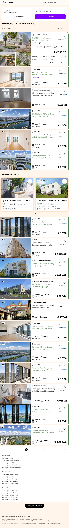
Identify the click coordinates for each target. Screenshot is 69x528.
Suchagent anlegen (34, 506)
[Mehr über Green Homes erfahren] (64, 36)
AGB (48, 523)
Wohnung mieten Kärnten (9, 463)
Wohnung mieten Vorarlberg (10, 481)
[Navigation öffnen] (65, 2)
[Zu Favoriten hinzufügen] (64, 70)
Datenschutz (41, 523)
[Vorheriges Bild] (3, 42)
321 (43, 449)
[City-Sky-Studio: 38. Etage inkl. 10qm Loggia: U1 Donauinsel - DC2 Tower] (34, 331)
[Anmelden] (60, 2)
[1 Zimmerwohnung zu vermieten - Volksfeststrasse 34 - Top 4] (34, 98)
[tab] (33, 214)
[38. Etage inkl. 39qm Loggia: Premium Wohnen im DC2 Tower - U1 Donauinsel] (34, 352)
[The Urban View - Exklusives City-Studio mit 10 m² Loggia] (34, 373)
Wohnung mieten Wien (8, 458)
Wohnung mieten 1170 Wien (10, 495)
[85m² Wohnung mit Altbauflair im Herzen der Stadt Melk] (34, 310)
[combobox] (50, 11)
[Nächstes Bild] (27, 42)
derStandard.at (15, 523)
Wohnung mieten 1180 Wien (10, 497)
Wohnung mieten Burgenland (10, 460)
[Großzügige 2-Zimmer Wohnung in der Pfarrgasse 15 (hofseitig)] (34, 394)
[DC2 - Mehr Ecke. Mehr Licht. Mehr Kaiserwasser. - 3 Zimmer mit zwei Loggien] (34, 435)
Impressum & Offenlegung (29, 523)
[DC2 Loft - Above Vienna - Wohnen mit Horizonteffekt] (34, 414)
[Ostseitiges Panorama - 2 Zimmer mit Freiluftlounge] (34, 160)
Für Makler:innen (50, 2)
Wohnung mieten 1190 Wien (10, 499)
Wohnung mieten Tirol (8, 477)
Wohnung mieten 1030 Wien (10, 493)
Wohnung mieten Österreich (10, 483)
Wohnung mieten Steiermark (10, 474)
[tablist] (34, 214)
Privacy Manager (55, 523)
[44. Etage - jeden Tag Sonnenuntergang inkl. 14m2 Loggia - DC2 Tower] (34, 77)
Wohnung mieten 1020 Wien (10, 490)
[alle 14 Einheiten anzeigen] (34, 49)
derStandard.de (6, 523)
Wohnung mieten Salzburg (9, 479)
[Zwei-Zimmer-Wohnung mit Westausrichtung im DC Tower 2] (34, 227)
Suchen (51, 16)
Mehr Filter (20, 16)
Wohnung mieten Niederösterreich (12, 465)
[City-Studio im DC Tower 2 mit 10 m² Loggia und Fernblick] (34, 119)
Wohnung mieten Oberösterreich (11, 467)
